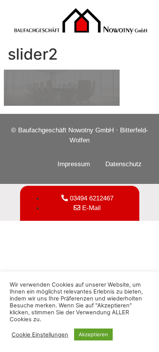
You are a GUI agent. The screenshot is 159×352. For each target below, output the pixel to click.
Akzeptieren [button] (93, 334)
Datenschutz (123, 164)
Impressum (74, 164)
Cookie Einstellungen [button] (40, 334)
